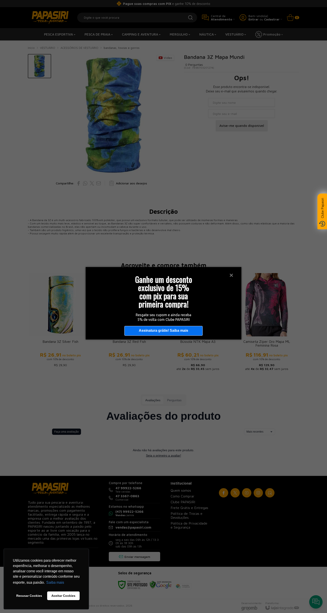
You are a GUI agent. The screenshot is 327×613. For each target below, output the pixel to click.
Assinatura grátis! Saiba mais (163, 330)
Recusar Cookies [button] (29, 595)
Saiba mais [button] (55, 582)
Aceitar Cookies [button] (63, 595)
